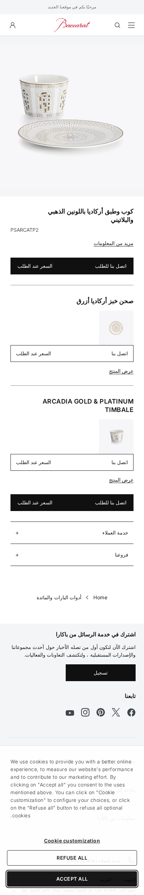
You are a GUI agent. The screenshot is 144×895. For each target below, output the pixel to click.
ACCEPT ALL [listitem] (72, 879)
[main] (72, 319)
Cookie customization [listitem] (72, 841)
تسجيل (101, 673)
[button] (12, 25)
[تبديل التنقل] (131, 25)
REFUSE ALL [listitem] (72, 858)
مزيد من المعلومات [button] (114, 243)
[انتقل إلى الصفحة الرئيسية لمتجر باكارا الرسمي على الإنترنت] (72, 25)
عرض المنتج (121, 371)
